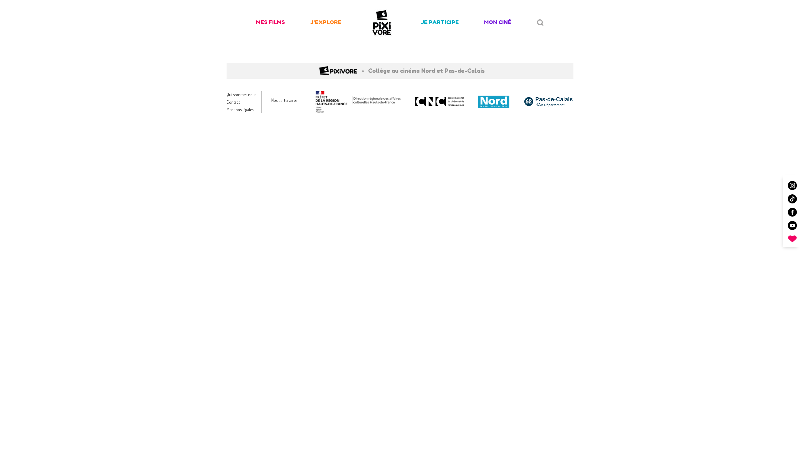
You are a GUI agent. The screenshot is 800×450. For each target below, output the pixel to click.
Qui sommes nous (241, 94)
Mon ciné (497, 22)
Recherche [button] (540, 22)
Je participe (440, 22)
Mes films (270, 22)
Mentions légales (240, 109)
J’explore (325, 22)
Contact (233, 102)
